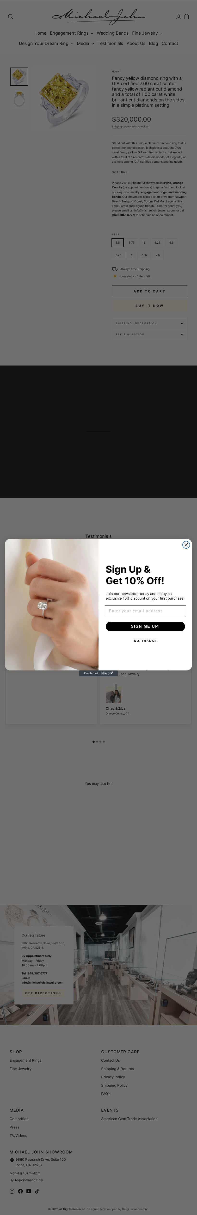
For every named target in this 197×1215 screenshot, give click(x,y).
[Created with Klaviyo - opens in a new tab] (98, 673)
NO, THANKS (145, 641)
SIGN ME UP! (145, 626)
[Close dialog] (186, 544)
